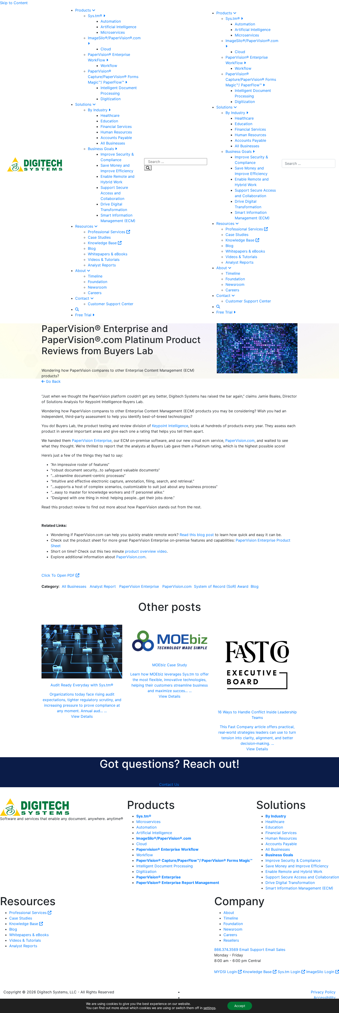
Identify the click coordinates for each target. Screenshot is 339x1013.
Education (109, 121)
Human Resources (116, 132)
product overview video (146, 551)
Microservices (113, 32)
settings (209, 1008)
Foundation (97, 281)
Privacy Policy (323, 991)
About (81, 270)
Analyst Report (103, 586)
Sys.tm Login (289, 971)
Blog (92, 248)
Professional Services (107, 231)
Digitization (111, 98)
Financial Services (116, 126)
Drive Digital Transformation (290, 882)
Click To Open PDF (59, 575)
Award (243, 586)
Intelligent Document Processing (164, 866)
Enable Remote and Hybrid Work (293, 871)
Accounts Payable (116, 137)
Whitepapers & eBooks (107, 254)
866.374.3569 (226, 949)
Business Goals (101, 148)
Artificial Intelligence (118, 26)
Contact (82, 298)
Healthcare (110, 115)
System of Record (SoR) (214, 586)
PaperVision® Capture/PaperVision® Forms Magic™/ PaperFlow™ (113, 76)
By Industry (98, 110)
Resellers (231, 940)
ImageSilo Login (320, 971)
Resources (84, 226)
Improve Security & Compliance (293, 860)
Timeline (95, 276)
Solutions (83, 104)
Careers (94, 292)
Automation (111, 21)
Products (83, 10)
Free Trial (83, 315)
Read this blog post (197, 534)
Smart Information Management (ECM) (299, 888)
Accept (239, 1006)
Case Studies (99, 237)
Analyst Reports (102, 265)
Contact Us (169, 784)
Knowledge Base (103, 243)
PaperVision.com (240, 440)
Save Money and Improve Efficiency (296, 866)
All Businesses (113, 143)
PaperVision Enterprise (92, 440)
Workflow (109, 65)
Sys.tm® (95, 15)
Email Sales (275, 949)
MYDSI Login (226, 971)
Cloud (106, 49)
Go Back (53, 381)
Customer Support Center (110, 303)
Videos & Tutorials (103, 259)
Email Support (251, 949)
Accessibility (325, 997)
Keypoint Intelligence (170, 425)
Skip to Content (14, 2)
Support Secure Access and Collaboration (114, 193)
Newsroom (97, 287)
